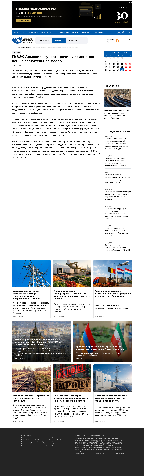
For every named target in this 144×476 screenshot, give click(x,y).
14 (122, 64)
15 (126, 64)
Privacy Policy (80, 453)
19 (114, 67)
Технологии (61, 442)
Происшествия (35, 444)
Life (52, 442)
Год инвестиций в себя (30, 442)
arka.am (106, 444)
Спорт (23, 444)
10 (106, 64)
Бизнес (46, 438)
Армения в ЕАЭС (55, 440)
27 (118, 70)
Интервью (25, 446)
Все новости (44, 40)
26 (114, 70)
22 (126, 67)
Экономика (58, 40)
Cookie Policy (119, 453)
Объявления (55, 446)
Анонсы (35, 446)
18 (110, 67)
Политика (24, 438)
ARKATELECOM (20, 32)
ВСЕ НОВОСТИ (25, 436)
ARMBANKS (34, 32)
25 (110, 70)
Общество (56, 438)
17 (106, 67)
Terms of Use (100, 453)
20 (118, 67)
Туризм (45, 442)
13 (118, 64)
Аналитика (57, 444)
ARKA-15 (44, 446)
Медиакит (73, 40)
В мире (47, 444)
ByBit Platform (26, 440)
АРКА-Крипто (40, 440)
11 (110, 64)
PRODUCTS (46, 32)
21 (122, 67)
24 (106, 70)
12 (114, 64)
